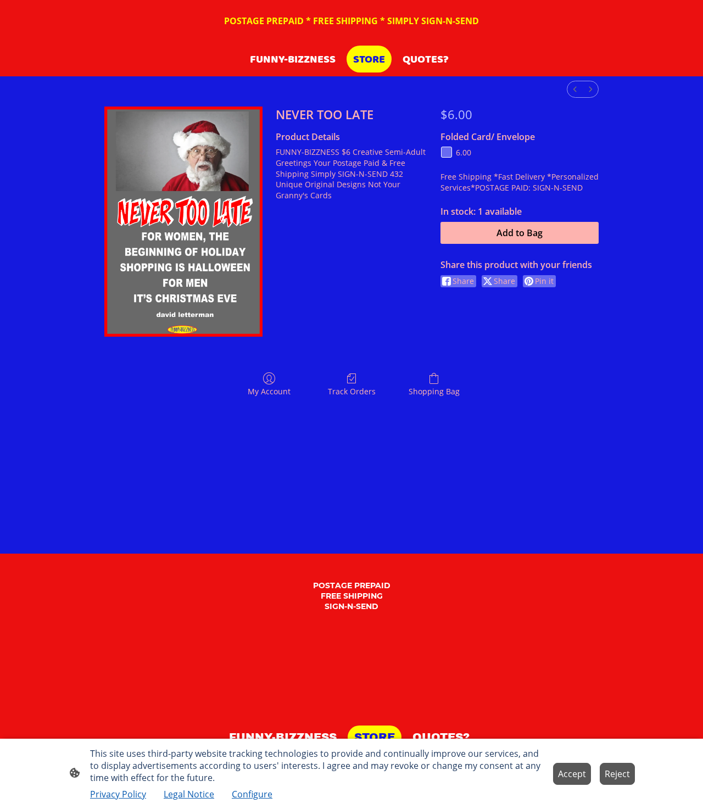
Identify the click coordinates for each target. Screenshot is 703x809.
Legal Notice (189, 794)
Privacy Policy (118, 794)
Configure (252, 794)
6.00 (463, 152)
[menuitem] (575, 89)
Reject (617, 774)
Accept (572, 774)
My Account (269, 391)
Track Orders (352, 391)
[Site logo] (351, 711)
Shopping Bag (434, 391)
